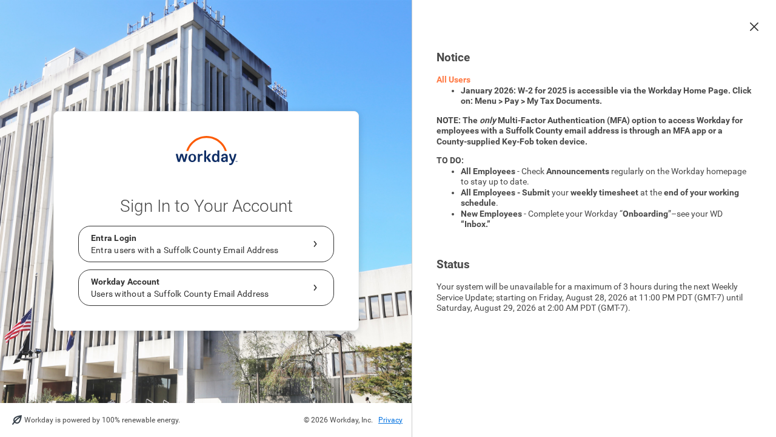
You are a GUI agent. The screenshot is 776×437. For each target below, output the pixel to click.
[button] (754, 27)
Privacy (390, 420)
